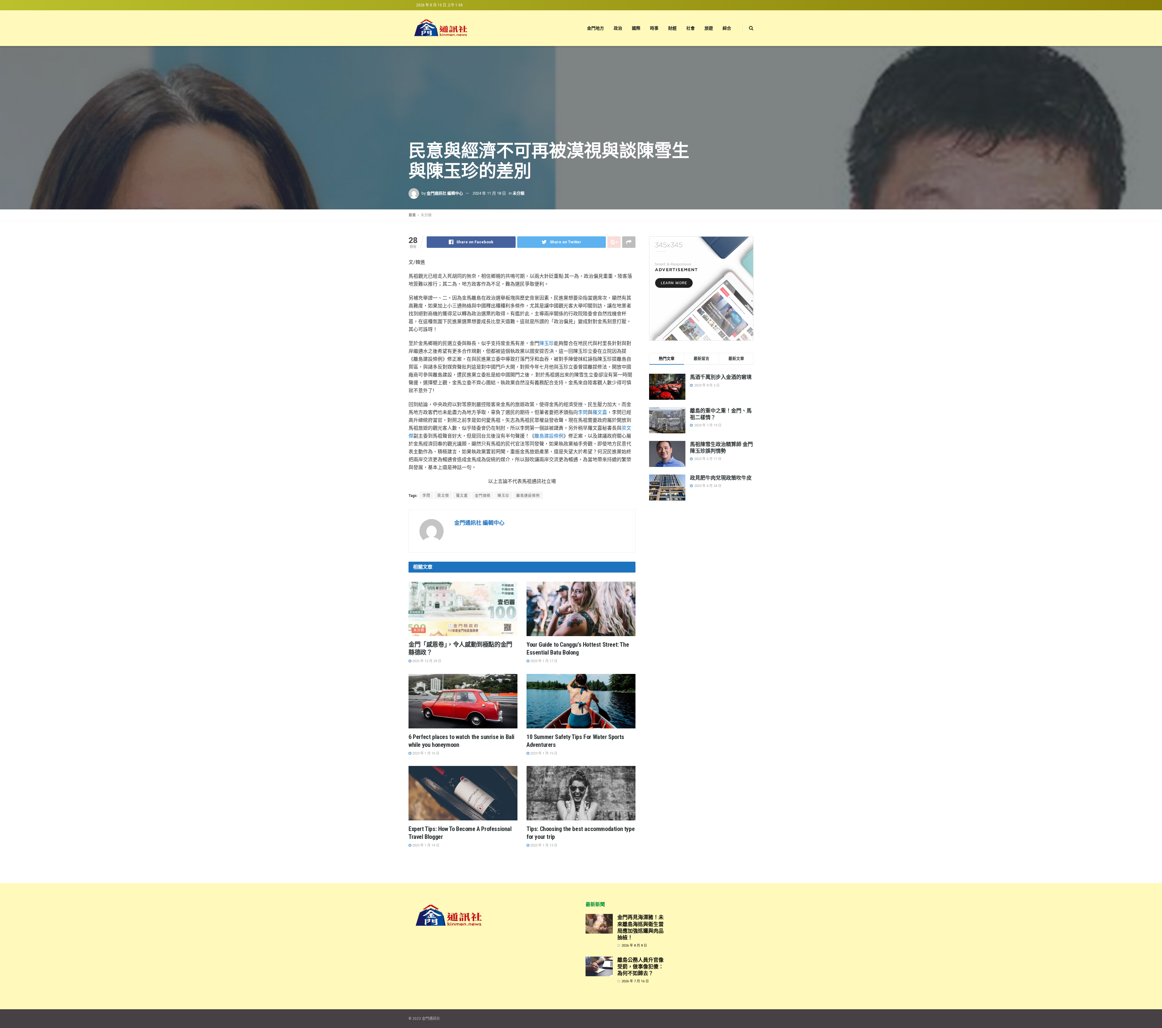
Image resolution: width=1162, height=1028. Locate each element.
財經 (672, 28)
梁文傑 (443, 496)
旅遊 (708, 28)
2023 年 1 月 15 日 (543, 753)
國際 (636, 28)
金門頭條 (483, 496)
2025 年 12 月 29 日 (426, 661)
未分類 (518, 193)
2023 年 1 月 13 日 (543, 845)
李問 (583, 412)
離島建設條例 (548, 436)
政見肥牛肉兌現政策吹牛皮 (721, 478)
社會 (690, 28)
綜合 (727, 28)
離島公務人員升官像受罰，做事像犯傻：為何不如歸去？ (640, 966)
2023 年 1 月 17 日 (543, 661)
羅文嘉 (599, 412)
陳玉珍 (546, 343)
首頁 (412, 215)
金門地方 (595, 28)
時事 (654, 28)
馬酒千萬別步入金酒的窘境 (721, 377)
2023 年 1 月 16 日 (425, 753)
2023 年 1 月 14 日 (425, 845)
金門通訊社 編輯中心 (445, 193)
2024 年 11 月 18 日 (489, 193)
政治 (618, 28)
